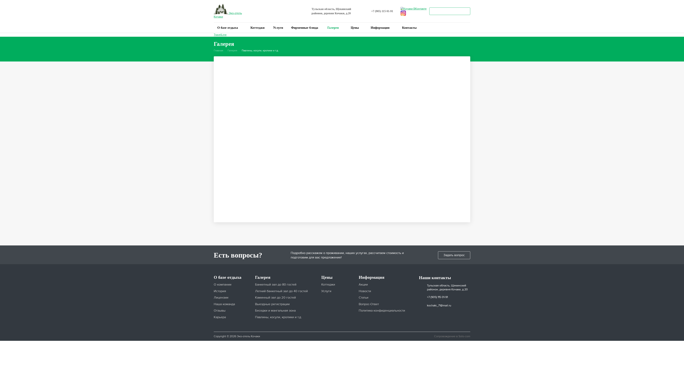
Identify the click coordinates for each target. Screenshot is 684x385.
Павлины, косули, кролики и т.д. (278, 317)
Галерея (333, 27)
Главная (218, 50)
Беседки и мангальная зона (275, 310)
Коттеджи (257, 27)
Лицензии (221, 297)
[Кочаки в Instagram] (403, 12)
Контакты (409, 27)
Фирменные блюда (304, 27)
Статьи (363, 297)
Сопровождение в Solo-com (452, 336)
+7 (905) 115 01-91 (382, 11)
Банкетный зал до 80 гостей (275, 284)
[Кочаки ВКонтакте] (414, 8)
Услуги (278, 27)
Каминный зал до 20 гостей (275, 297)
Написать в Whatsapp (449, 11)
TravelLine (220, 35)
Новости (365, 291)
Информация (380, 27)
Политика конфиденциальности (382, 310)
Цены (355, 27)
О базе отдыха (227, 27)
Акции (363, 284)
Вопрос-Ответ (369, 304)
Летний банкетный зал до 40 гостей (281, 291)
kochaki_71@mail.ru (439, 305)
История (220, 291)
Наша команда (224, 304)
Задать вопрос (454, 255)
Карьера (220, 317)
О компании (222, 284)
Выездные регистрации (272, 304)
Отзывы (220, 310)
